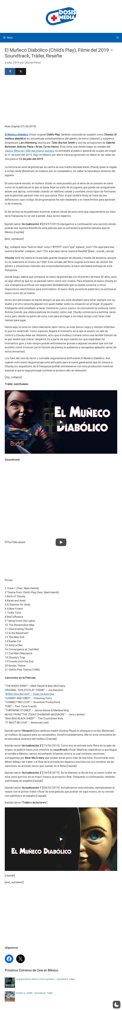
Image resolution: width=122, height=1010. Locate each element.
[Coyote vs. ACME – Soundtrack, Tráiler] (10, 1000)
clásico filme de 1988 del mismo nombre (29, 150)
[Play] (61, 422)
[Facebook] (10, 71)
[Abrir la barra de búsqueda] (117, 37)
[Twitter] (20, 71)
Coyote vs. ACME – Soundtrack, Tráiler (34, 993)
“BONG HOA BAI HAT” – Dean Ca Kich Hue (29, 694)
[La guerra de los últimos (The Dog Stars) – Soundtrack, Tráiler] (10, 986)
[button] (116, 1004)
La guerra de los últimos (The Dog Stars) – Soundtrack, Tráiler (45, 979)
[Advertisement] (61, 99)
